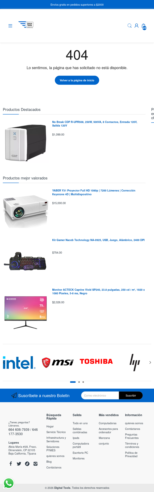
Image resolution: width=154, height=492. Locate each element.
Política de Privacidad (131, 454)
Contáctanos (53, 467)
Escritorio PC (80, 453)
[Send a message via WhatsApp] (9, 483)
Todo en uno (80, 423)
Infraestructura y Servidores (56, 439)
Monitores (79, 458)
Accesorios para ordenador (108, 430)
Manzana (104, 438)
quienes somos (55, 456)
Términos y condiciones (132, 445)
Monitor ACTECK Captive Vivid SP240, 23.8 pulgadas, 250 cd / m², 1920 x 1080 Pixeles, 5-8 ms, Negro (98, 291)
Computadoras (107, 423)
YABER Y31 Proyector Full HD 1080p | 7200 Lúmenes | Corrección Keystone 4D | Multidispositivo (93, 192)
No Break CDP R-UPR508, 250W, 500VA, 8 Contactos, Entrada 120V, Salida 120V (94, 123)
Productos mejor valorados (25, 178)
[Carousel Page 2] (79, 382)
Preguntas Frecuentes (132, 436)
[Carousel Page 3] (83, 382)
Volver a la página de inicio (77, 80)
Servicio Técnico (56, 432)
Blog (49, 461)
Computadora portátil (81, 445)
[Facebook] (10, 464)
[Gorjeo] (19, 464)
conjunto (104, 443)
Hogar (50, 426)
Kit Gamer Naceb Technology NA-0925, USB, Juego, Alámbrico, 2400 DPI (98, 240)
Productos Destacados (22, 109)
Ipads (76, 438)
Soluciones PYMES (52, 448)
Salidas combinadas (80, 430)
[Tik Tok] (27, 464)
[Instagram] (35, 464)
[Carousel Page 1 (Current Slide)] (73, 382)
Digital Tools (62, 488)
